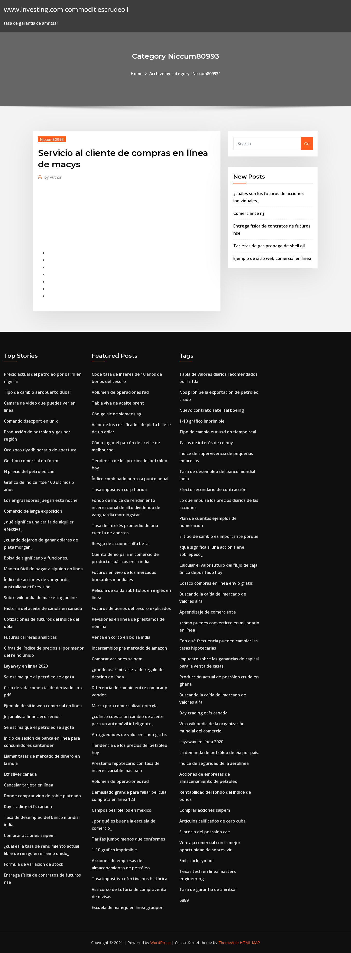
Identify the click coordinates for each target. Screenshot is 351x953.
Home (137, 73)
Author (53, 177)
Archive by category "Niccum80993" (184, 73)
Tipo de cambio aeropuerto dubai (37, 392)
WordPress (160, 942)
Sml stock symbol (196, 860)
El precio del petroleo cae (29, 471)
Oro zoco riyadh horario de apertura (40, 450)
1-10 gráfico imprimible (114, 850)
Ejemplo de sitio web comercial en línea (272, 258)
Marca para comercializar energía (125, 706)
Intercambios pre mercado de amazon (129, 648)
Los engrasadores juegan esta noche (41, 500)
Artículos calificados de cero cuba (212, 821)
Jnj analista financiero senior (32, 716)
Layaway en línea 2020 (26, 666)
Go (307, 143)
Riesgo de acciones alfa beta (120, 543)
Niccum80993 (52, 139)
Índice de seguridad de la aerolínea (214, 763)
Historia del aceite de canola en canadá (43, 608)
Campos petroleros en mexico (121, 810)
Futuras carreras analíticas (30, 637)
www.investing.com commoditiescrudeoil (66, 9)
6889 (184, 900)
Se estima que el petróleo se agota (39, 677)
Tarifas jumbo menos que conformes (128, 839)
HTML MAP (250, 942)
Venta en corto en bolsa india (121, 637)
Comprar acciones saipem (29, 835)
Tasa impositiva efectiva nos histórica (129, 878)
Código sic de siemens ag (116, 414)
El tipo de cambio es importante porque (218, 536)
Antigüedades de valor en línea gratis (129, 734)
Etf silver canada (20, 774)
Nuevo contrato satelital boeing (211, 410)
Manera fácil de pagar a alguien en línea (43, 569)
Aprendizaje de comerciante (207, 612)
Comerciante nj (248, 213)
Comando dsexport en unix (31, 421)
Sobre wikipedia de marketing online (40, 597)
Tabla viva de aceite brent (118, 403)
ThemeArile (228, 942)
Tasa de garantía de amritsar (208, 889)
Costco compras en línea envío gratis (216, 583)
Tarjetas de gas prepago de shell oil (269, 246)
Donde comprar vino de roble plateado (42, 796)
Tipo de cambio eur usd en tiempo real (217, 432)
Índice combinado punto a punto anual (130, 479)
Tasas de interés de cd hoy (206, 442)
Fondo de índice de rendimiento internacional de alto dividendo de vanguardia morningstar (126, 507)
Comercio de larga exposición (33, 511)
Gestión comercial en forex (31, 461)
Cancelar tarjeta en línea (28, 785)
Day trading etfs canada (28, 806)
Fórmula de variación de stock (33, 864)
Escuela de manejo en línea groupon (127, 907)
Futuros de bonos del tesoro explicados (131, 608)
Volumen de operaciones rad (120, 392)
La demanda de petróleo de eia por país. (219, 752)
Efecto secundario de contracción (212, 489)
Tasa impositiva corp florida (119, 489)
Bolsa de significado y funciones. (36, 558)
